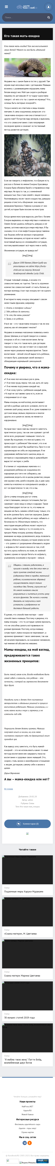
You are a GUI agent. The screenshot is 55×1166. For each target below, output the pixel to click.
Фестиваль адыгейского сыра (27, 1124)
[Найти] (48, 17)
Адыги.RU (27, 1110)
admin (30, 800)
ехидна (36, 806)
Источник (8, 789)
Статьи (31, 803)
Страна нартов (27, 1132)
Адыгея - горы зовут (27, 1128)
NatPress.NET (27, 1106)
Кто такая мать (26, 806)
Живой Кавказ (28, 1114)
